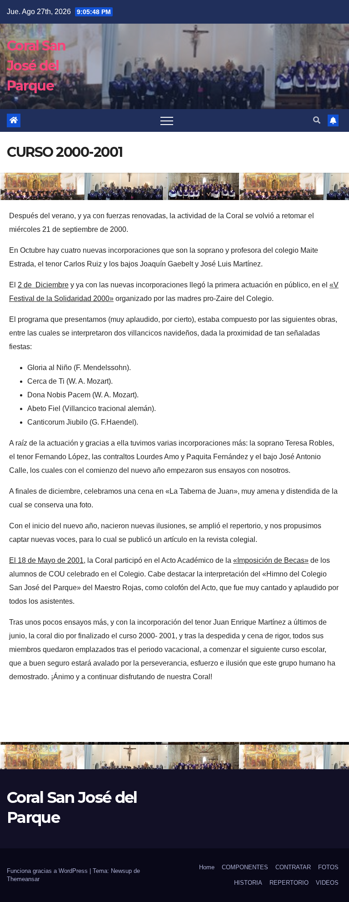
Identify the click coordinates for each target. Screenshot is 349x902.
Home (206, 867)
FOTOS (328, 867)
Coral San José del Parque (36, 65)
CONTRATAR (293, 867)
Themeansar (23, 879)
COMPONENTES (245, 867)
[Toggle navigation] (167, 120)
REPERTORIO (289, 882)
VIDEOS (327, 882)
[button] (316, 120)
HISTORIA (248, 882)
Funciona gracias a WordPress (48, 870)
